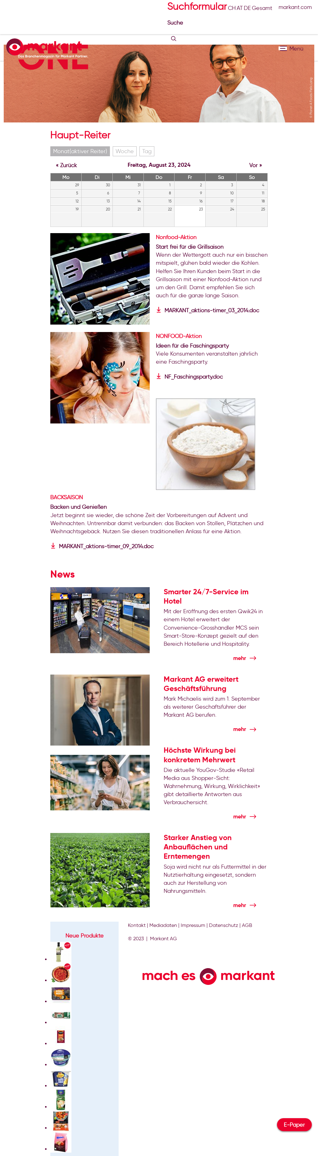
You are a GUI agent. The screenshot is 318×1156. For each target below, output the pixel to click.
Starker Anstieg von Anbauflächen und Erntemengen (198, 847)
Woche (125, 151)
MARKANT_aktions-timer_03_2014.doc (212, 310)
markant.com (295, 7)
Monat (80, 151)
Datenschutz (223, 925)
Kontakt (137, 925)
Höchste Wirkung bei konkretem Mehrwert (200, 755)
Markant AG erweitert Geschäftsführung (201, 684)
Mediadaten (163, 925)
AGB (247, 925)
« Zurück (66, 165)
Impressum (193, 925)
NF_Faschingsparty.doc (194, 376)
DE (247, 8)
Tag (147, 151)
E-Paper (294, 1124)
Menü (283, 48)
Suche (176, 22)
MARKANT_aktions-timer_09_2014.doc (106, 546)
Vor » (255, 165)
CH (232, 8)
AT (240, 8)
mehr (239, 658)
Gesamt (262, 8)
